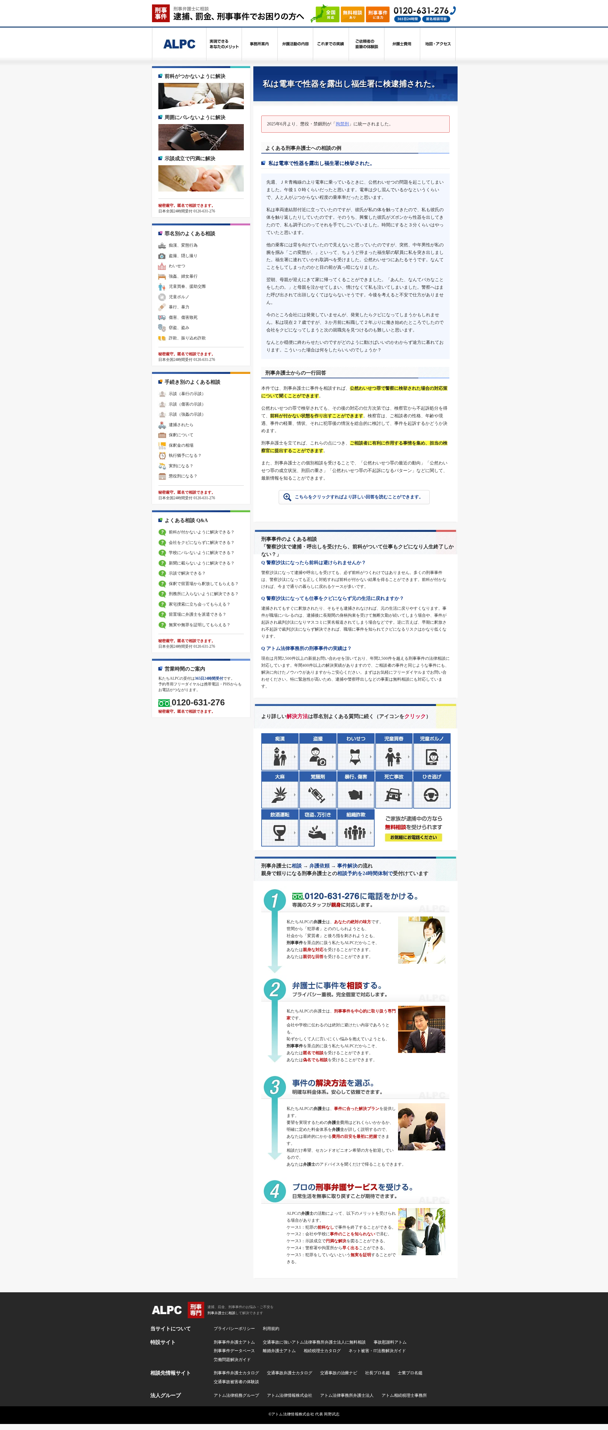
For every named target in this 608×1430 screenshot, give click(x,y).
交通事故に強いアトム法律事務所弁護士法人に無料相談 (314, 1342)
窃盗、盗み (179, 327)
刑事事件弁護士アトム (234, 1342)
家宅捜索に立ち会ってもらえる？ (200, 604)
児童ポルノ (179, 296)
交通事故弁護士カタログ (289, 1372)
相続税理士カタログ (322, 1350)
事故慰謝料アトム (390, 1342)
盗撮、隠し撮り (183, 255)
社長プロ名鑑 (377, 1372)
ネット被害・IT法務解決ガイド (377, 1350)
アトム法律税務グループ (236, 1395)
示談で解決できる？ (187, 573)
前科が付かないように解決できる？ (202, 532)
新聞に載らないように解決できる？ (202, 563)
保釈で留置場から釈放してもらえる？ (204, 583)
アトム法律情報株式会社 (289, 1395)
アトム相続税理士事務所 (404, 1395)
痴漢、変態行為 (183, 245)
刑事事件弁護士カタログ (236, 1372)
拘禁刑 (342, 124)
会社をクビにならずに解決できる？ (202, 542)
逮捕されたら (181, 424)
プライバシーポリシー (234, 1328)
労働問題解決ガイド (232, 1359)
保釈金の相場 (181, 445)
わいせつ (177, 265)
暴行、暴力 (179, 307)
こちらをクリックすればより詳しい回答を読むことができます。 (359, 497)
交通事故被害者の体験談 (236, 1381)
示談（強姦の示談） (187, 414)
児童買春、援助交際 (187, 286)
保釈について (181, 434)
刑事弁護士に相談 (221, 1313)
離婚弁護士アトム (279, 1350)
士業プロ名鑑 (410, 1372)
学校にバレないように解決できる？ (202, 552)
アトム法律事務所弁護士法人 (347, 1395)
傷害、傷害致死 (183, 317)
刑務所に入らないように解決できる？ (204, 593)
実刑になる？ (181, 465)
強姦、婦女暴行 (183, 276)
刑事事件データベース (234, 1350)
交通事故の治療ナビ (338, 1372)
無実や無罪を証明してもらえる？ (200, 624)
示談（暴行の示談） (187, 393)
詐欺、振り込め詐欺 (187, 338)
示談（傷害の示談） (187, 404)
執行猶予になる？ (185, 455)
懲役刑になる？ (183, 476)
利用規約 (271, 1328)
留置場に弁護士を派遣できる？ (197, 614)
